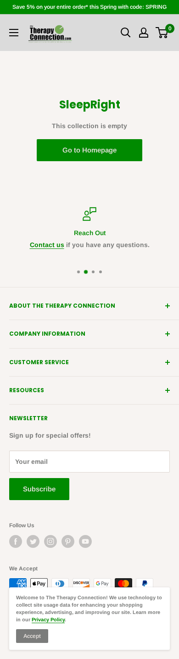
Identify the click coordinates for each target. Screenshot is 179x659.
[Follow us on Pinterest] (68, 541)
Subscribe (39, 489)
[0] (162, 32)
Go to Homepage (89, 150)
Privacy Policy (48, 619)
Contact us (47, 244)
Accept (32, 636)
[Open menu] (13, 32)
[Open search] (126, 33)
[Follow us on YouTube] (85, 541)
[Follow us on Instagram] (50, 541)
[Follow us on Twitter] (33, 541)
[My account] (143, 33)
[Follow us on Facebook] (15, 541)
